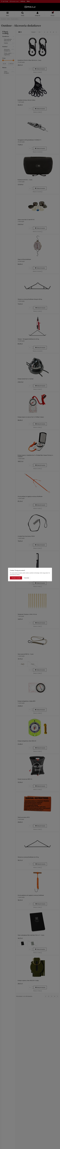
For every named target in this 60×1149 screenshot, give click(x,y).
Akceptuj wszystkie (15, 577)
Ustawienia (26, 577)
